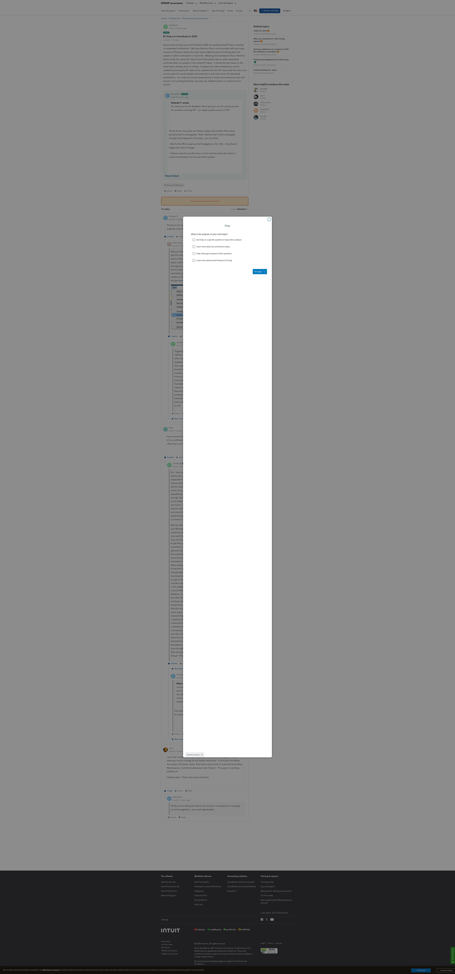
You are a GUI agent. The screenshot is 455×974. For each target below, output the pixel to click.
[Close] (269, 219)
